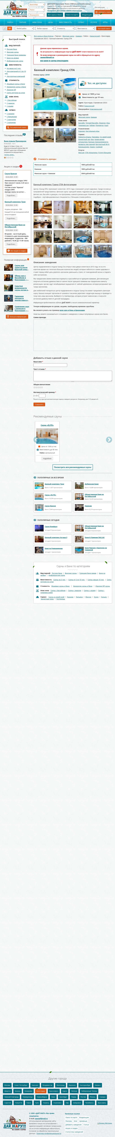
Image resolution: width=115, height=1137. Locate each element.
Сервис (81, 22)
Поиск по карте (72, 15)
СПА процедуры (91, 153)
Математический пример (44, 392)
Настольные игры (92, 131)
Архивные (83, 1121)
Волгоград (60, 1085)
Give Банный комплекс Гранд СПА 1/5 (34, 387)
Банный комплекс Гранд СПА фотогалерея (54, 184)
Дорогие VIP (11, 90)
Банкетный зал (84, 139)
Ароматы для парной (86, 144)
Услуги (93, 22)
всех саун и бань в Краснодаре (72, 310)
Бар (92, 139)
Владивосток (47, 1085)
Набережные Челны (89, 1091)
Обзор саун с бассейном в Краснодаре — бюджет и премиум (21, 280)
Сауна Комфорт (51, 526)
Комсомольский (96, 109)
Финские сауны (13, 52)
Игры (105, 22)
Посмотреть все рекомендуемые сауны (72, 467)
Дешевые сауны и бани (16, 84)
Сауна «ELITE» (47, 425)
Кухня (96, 597)
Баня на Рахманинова (54, 548)
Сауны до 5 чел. (59, 580)
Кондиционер (83, 147)
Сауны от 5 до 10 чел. (76, 580)
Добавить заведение (73, 1125)
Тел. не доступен (97, 83)
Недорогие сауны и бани (16, 87)
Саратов (7, 1103)
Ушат (106, 125)
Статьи (86, 1125)
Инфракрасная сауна (15, 61)
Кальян (104, 597)
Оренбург (63, 1097)
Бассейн (81, 123)
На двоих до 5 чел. (14, 68)
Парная (22, 22)
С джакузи (10, 103)
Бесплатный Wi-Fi (102, 144)
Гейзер (92, 125)
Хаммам (79, 36)
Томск (28, 1103)
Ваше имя (38, 362)
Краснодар (40, 1091)
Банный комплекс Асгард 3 (56, 537)
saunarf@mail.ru (47, 57)
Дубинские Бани (91, 484)
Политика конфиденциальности (48, 1133)
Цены (50, 22)
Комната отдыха (84, 137)
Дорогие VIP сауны (102, 586)
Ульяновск (57, 1103)
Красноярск (53, 1091)
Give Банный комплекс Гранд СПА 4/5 (40, 387)
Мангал (88, 597)
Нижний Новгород (11, 1097)
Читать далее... (9, 155)
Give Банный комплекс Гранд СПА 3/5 (38, 387)
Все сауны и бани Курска (43, 36)
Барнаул (35, 1085)
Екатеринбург (85, 1085)
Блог (75, 1121)
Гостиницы (60, 599)
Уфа (67, 1103)
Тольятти (18, 1103)
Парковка (95, 137)
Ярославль (102, 1103)
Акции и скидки (71, 1128)
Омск (53, 1097)
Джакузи (102, 123)
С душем (10, 106)
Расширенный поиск (18, 127)
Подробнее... (11, 195)
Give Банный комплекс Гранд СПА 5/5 (42, 387)
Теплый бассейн (92, 123)
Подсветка (100, 125)
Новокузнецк (28, 1097)
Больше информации (18, 317)
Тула (37, 1103)
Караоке (81, 131)
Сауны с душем (89, 590)
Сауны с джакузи (74, 590)
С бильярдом (12, 117)
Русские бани (12, 49)
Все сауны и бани (55, 15)
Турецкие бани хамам (87, 573)
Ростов (83, 1097)
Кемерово (28, 1091)
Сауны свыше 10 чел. (96, 580)
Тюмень (46, 1103)
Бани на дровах (13, 58)
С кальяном (11, 122)
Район (10, 22)
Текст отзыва (39, 369)
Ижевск (98, 1085)
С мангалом (11, 119)
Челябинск (89, 1103)
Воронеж (72, 1085)
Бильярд (79, 597)
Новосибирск (42, 1097)
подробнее (47, 458)
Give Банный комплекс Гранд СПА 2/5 (36, 387)
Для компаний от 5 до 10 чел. (15, 72)
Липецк (74, 1091)
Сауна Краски (11, 173)
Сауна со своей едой (56, 597)
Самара (102, 1097)
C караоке (10, 114)
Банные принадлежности (98, 142)
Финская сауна (68, 36)
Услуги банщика (104, 153)
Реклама (68, 1121)
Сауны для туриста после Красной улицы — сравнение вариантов (22, 269)
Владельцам (87, 15)
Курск (65, 1091)
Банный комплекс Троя (15, 202)
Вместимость (65, 22)
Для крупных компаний (16, 76)
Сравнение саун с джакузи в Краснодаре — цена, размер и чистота (22, 310)
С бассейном (12, 100)
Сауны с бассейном (58, 590)
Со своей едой (105, 137)
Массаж (81, 153)
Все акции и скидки (18, 251)
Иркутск (7, 1091)
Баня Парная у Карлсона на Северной (96, 549)
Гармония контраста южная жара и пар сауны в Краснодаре (21, 300)
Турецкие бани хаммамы (16, 55)
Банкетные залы (47, 599)
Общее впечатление (41, 385)
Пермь (73, 1097)
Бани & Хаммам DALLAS (94, 537)
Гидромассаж (83, 125)
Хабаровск (77, 1103)
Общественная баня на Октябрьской (15, 226)
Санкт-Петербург (21, 1085)
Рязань (92, 1097)
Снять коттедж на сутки (16, 93)
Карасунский (95, 36)
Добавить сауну (104, 12)
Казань (17, 1091)
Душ (108, 123)
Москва (7, 1085)
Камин (92, 147)
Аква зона (37, 22)
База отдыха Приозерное (15, 141)
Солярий (99, 147)
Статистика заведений (74, 1132)
